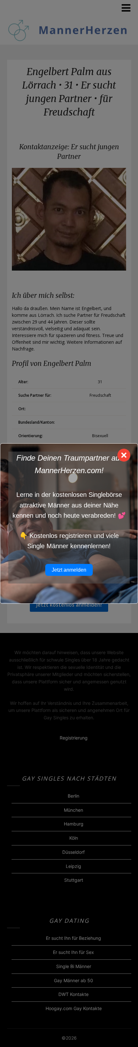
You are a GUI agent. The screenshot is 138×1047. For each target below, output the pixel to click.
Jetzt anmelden (69, 570)
